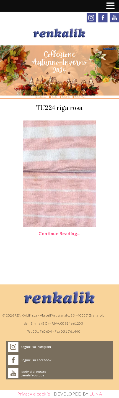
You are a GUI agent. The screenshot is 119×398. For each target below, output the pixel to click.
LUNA (95, 393)
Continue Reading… (59, 233)
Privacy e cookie (33, 393)
